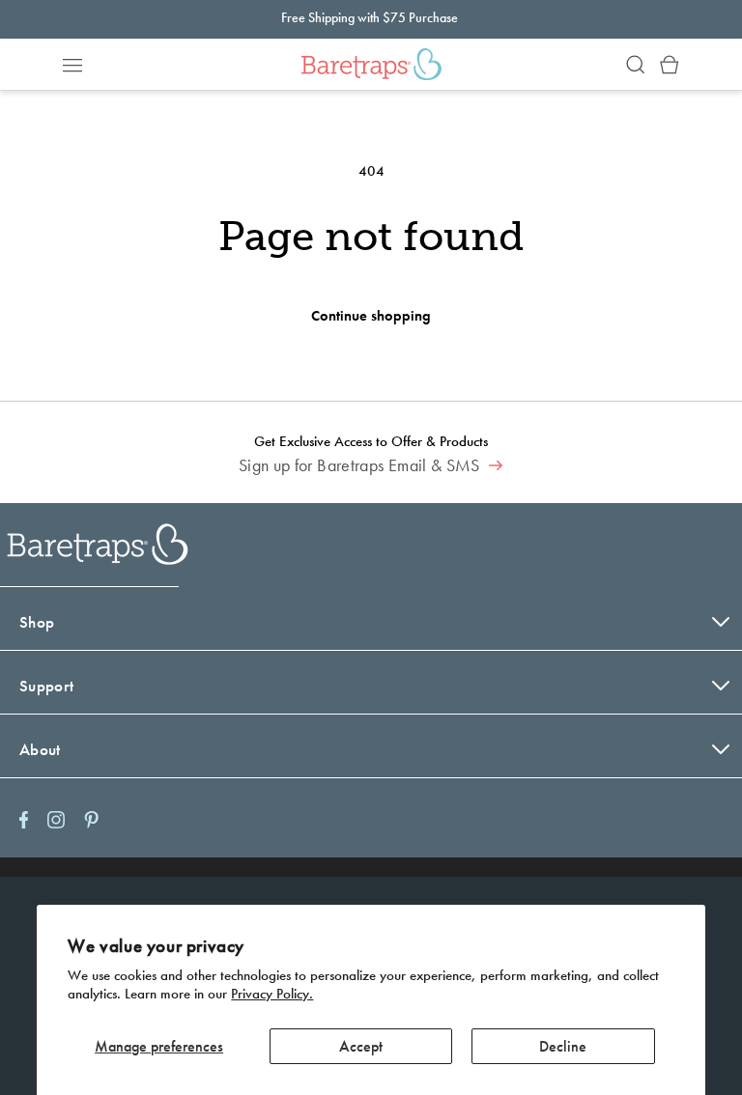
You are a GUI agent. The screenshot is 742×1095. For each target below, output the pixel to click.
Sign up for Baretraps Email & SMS (361, 465)
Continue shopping (371, 315)
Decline (562, 1046)
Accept (361, 1046)
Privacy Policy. (272, 993)
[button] (72, 64)
